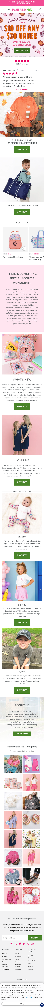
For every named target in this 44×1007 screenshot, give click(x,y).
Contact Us (31, 958)
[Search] (9, 9)
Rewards (17, 962)
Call (29, 961)
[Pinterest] (28, 943)
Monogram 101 (6, 959)
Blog (3, 962)
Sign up (35, 938)
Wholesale (18, 969)
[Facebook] (15, 943)
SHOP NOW (22, 149)
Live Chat (31, 955)
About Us (4, 953)
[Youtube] (32, 943)
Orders (17, 959)
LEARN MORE (22, 733)
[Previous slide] (4, 244)
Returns (30, 966)
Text (33, 961)
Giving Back (5, 969)
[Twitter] (24, 943)
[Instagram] (11, 943)
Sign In (17, 953)
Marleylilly (24, 980)
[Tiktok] (20, 943)
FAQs (29, 963)
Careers (30, 969)
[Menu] (4, 9)
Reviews (4, 956)
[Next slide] (39, 244)
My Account (18, 956)
